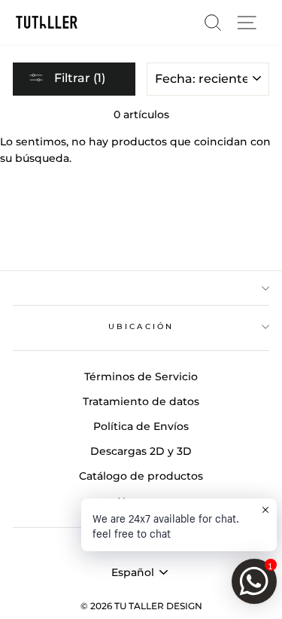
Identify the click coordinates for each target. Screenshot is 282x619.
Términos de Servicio (141, 376)
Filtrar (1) (78, 78)
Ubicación (141, 326)
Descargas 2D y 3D (141, 451)
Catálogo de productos (141, 476)
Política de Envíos (141, 426)
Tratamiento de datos (141, 401)
